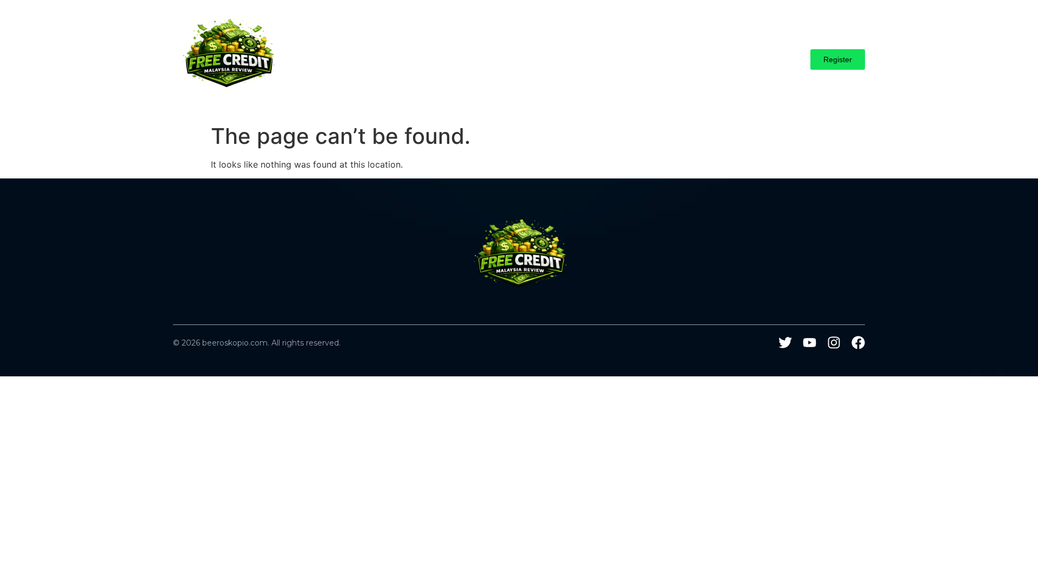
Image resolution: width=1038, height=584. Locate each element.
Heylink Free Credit (498, 59)
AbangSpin (428, 59)
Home (384, 59)
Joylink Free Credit (583, 59)
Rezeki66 (648, 59)
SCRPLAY (697, 59)
